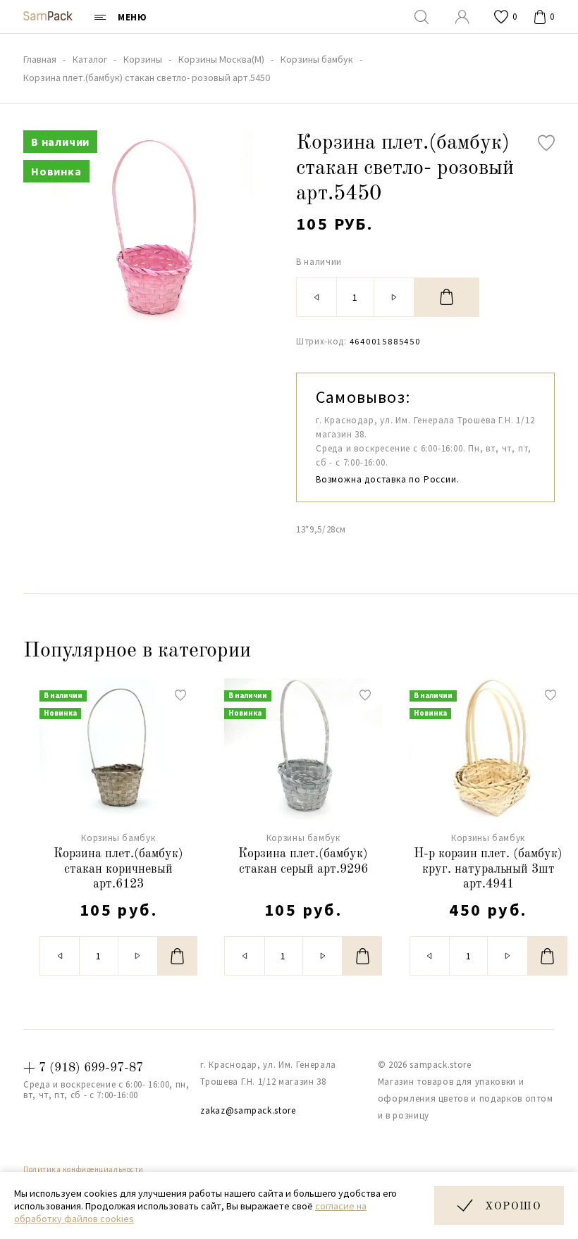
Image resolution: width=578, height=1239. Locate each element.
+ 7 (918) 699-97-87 (83, 1067)
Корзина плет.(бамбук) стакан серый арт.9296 (303, 861)
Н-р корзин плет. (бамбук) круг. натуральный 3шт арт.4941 (488, 868)
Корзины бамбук (118, 837)
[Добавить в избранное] (546, 143)
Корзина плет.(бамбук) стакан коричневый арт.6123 (118, 868)
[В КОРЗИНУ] (446, 297)
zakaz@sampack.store (247, 1110)
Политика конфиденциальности (83, 1169)
